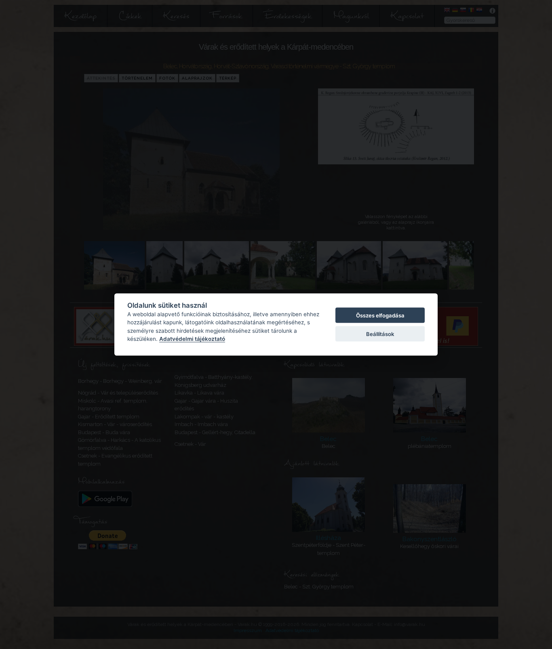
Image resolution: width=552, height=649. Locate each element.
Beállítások (380, 334)
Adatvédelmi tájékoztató (192, 339)
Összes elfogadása (380, 315)
